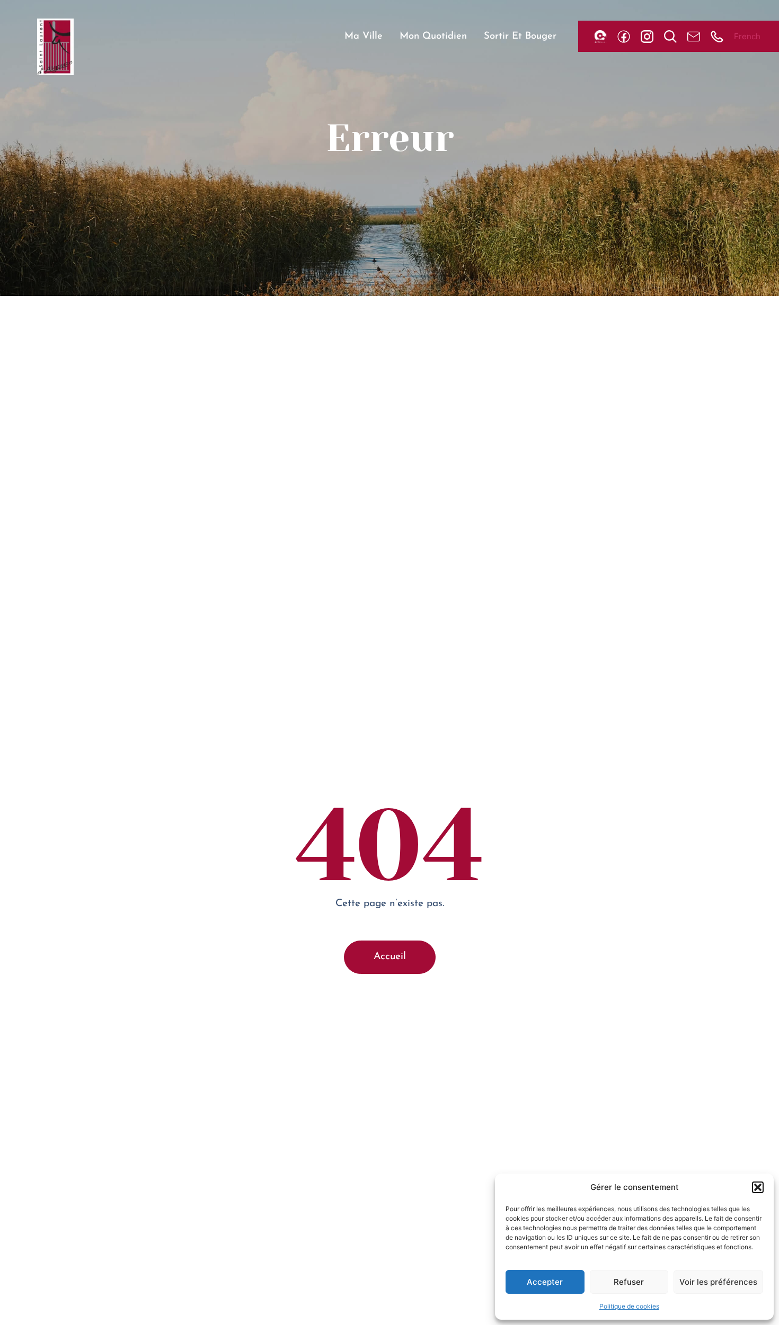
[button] (758, 1187)
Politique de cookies (629, 1306)
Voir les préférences (718, 1282)
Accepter (545, 1282)
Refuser (629, 1282)
